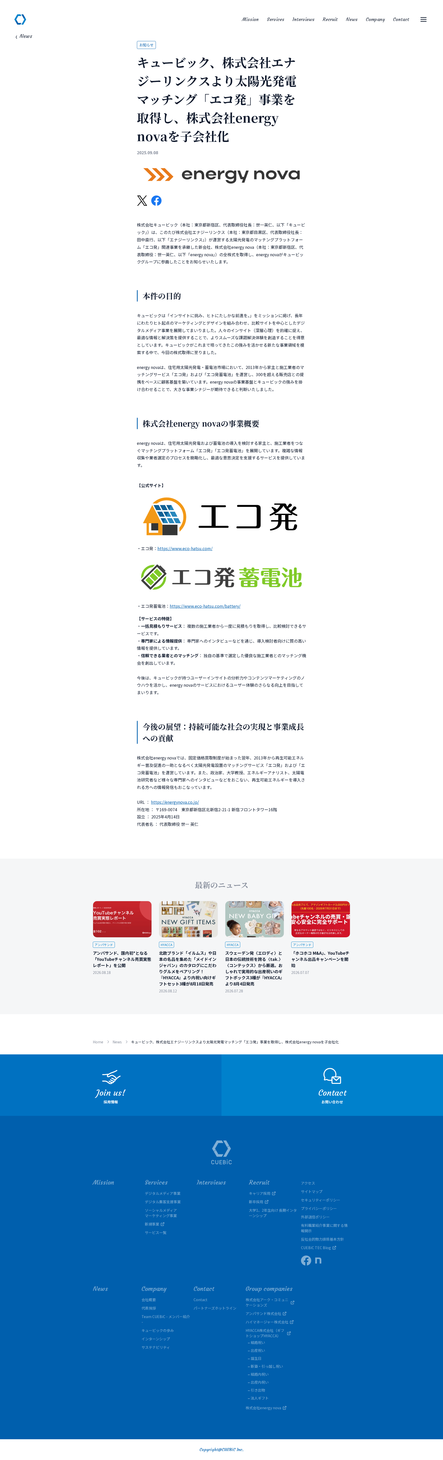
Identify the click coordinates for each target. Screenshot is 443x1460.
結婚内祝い (260, 1374)
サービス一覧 (155, 1232)
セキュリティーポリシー (320, 1199)
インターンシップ (156, 1338)
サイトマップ (312, 1191)
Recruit (330, 19)
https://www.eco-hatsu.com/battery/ (205, 606)
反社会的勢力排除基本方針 (322, 1239)
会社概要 (149, 1299)
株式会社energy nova (263, 1407)
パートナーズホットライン (215, 1308)
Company (375, 19)
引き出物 (258, 1390)
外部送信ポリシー (315, 1216)
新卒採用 (256, 1201)
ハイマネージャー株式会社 (267, 1321)
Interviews (304, 19)
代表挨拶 (149, 1308)
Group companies (269, 1289)
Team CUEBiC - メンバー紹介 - (166, 1319)
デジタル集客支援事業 (163, 1201)
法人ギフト (260, 1398)
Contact (401, 19)
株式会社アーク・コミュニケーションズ (267, 1302)
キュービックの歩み (158, 1330)
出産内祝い (260, 1382)
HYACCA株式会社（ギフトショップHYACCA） (265, 1333)
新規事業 (152, 1224)
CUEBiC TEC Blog (316, 1247)
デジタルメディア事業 (162, 1193)
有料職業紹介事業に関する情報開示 (324, 1228)
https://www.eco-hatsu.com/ (185, 548)
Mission (250, 19)
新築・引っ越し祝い (267, 1366)
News (352, 19)
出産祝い (258, 1350)
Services (275, 19)
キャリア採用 (259, 1193)
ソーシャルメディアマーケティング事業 (161, 1213)
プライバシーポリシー (319, 1208)
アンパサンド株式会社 (263, 1313)
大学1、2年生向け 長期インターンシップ (273, 1213)
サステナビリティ (156, 1347)
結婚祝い (258, 1342)
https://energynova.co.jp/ (175, 802)
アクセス (308, 1183)
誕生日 (256, 1358)
